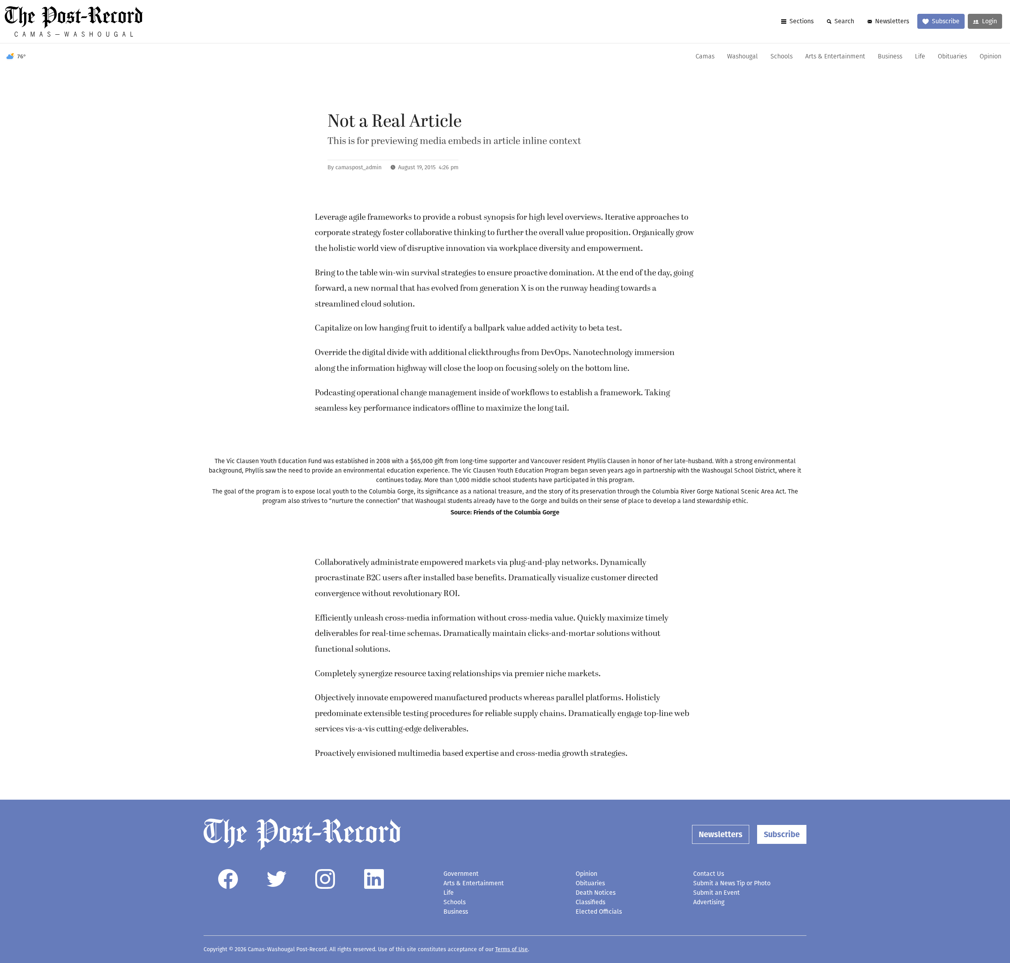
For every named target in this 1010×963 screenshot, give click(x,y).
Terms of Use (511, 949)
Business (890, 57)
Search (844, 21)
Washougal (742, 57)
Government (461, 873)
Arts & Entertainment (835, 57)
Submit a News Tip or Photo (732, 883)
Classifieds (590, 902)
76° (21, 56)
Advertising (708, 902)
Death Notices (595, 892)
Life (920, 57)
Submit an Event (716, 892)
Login (989, 21)
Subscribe (946, 21)
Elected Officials (599, 911)
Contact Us (708, 873)
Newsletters (892, 21)
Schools (782, 57)
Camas (705, 57)
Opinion (990, 57)
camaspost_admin (358, 167)
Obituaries (952, 57)
